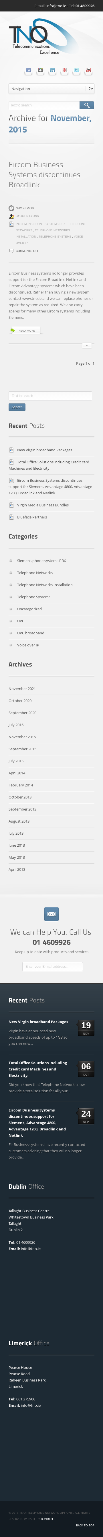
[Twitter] (76, 70)
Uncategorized (29, 608)
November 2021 (22, 688)
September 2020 (22, 712)
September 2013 (22, 809)
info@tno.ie (56, 5)
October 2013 (20, 797)
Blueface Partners (32, 517)
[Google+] (40, 70)
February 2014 (21, 785)
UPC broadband (30, 633)
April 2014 (17, 773)
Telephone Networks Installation (45, 584)
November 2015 (22, 736)
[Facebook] (28, 70)
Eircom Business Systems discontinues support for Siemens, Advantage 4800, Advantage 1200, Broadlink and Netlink (50, 487)
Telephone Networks (35, 572)
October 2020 (20, 700)
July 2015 (16, 760)
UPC (20, 620)
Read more (27, 331)
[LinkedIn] (52, 70)
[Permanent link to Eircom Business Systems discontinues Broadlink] (45, 174)
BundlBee (48, 1519)
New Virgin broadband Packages (44, 449)
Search (87, 105)
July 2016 (16, 724)
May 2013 (17, 857)
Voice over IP (28, 645)
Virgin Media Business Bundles (43, 505)
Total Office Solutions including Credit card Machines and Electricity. (38, 1069)
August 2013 (19, 821)
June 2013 (17, 845)
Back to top (85, 1525)
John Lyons (30, 215)
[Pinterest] (64, 70)
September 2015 (22, 748)
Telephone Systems (55, 236)
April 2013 (17, 869)
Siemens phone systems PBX (42, 224)
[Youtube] (88, 70)
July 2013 (16, 833)
